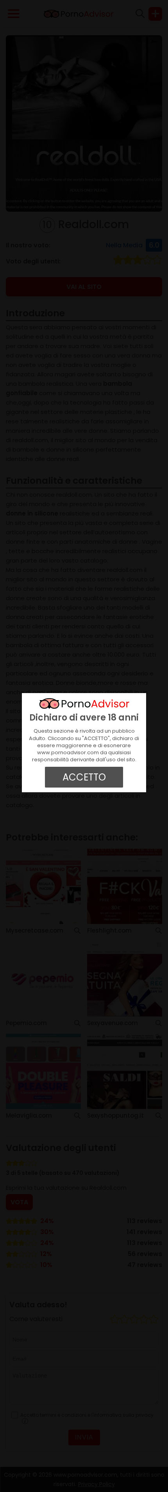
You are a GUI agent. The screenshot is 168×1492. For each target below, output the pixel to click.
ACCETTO (84, 777)
